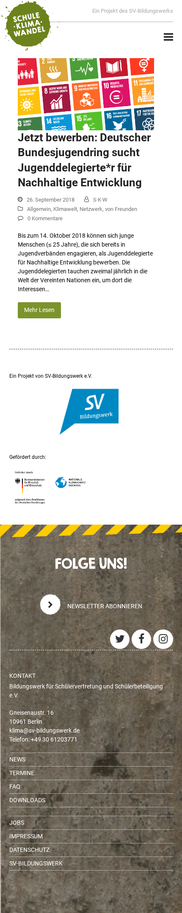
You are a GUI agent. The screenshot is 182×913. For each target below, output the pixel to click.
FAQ (14, 786)
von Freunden (121, 209)
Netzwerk (91, 209)
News (17, 759)
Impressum (26, 836)
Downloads (27, 800)
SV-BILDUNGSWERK (36, 863)
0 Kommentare (45, 218)
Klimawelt (65, 209)
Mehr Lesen (39, 309)
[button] (168, 37)
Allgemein (39, 209)
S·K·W (100, 200)
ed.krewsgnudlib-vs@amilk (44, 730)
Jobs (16, 822)
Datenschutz (29, 849)
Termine (21, 773)
